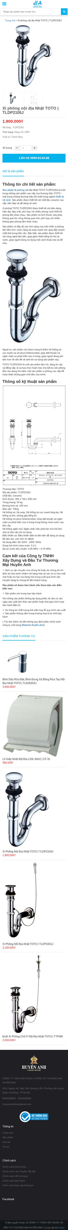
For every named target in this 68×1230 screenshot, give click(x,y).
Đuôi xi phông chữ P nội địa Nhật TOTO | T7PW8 (32, 1036)
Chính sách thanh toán (14, 1166)
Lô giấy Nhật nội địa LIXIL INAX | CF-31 (26, 759)
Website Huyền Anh (33, 625)
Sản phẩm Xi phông (13, 190)
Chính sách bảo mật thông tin (17, 1185)
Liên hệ (6, 1142)
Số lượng (7, 147)
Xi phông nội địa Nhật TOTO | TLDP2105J (27, 851)
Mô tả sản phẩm (13, 171)
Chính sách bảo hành (13, 1180)
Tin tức (6, 1146)
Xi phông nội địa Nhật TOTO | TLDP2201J (27, 944)
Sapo (62, 1227)
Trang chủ (7, 1132)
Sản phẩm (7, 1137)
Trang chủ (10, 20)
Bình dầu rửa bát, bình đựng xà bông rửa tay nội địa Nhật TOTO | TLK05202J (33, 681)
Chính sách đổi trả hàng (15, 1176)
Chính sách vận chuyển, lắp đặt (18, 1171)
